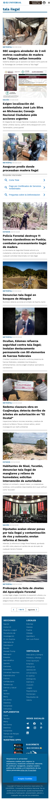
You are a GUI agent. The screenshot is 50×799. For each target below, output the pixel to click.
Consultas (7, 709)
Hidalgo (29, 633)
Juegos (29, 688)
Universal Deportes (11, 672)
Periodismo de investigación (9, 634)
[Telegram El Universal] (27, 723)
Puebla (29, 630)
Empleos (30, 664)
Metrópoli (7, 47)
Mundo (6, 648)
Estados (6, 232)
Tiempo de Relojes (11, 734)
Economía (7, 669)
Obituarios (30, 667)
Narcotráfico (8, 660)
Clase (5, 715)
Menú (5, 697)
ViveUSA (29, 685)
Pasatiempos (31, 691)
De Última (7, 725)
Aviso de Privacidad (28, 770)
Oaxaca (29, 627)
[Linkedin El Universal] (27, 733)
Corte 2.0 (7, 627)
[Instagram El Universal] (35, 728)
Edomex (29, 624)
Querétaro (30, 636)
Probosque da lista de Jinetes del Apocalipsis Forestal (23, 589)
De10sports (31, 679)
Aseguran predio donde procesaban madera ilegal (20, 168)
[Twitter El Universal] (41, 723)
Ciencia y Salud (9, 687)
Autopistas (7, 706)
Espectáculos (9, 675)
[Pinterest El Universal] (41, 728)
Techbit (6, 694)
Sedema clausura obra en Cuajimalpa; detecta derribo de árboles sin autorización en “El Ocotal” (24, 412)
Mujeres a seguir (10, 630)
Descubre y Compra (34, 655)
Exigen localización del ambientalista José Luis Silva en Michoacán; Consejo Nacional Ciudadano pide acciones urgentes (23, 111)
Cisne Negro (8, 737)
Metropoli (7, 654)
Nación (6, 100)
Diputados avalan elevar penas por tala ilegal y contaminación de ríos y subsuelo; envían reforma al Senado (24, 534)
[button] (35, 2)
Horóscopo (30, 694)
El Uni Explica (9, 639)
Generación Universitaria (31, 671)
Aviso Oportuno (32, 661)
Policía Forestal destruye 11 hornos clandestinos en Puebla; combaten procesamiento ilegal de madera (24, 241)
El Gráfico (30, 676)
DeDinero (30, 682)
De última (7, 700)
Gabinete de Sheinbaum (8, 643)
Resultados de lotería (32, 698)
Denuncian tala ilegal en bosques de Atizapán (19, 296)
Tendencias (8, 684)
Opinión (6, 663)
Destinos (7, 703)
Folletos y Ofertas (33, 658)
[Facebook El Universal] (34, 723)
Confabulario (8, 681)
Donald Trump (9, 651)
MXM (5, 691)
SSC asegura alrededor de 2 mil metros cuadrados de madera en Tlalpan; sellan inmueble (24, 54)
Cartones (7, 666)
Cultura (6, 678)
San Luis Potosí (32, 639)
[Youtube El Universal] (28, 728)
